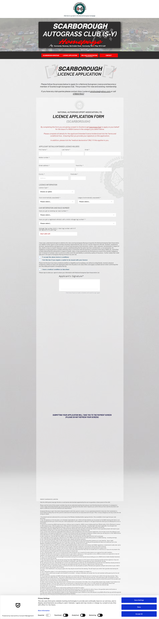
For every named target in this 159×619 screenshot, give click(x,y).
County (41, 174)
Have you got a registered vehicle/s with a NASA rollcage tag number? (61, 219)
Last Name (65, 149)
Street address (43, 165)
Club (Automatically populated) (49, 197)
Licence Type (43, 187)
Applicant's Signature (70, 276)
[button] (108, 55)
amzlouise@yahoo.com (100, 91)
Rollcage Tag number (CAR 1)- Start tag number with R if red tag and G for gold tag (57, 229)
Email (86, 149)
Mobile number (43, 157)
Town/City (79, 165)
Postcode (74, 174)
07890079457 (78, 93)
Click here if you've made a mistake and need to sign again (83, 293)
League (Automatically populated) (89, 197)
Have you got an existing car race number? (53, 211)
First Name (42, 149)
